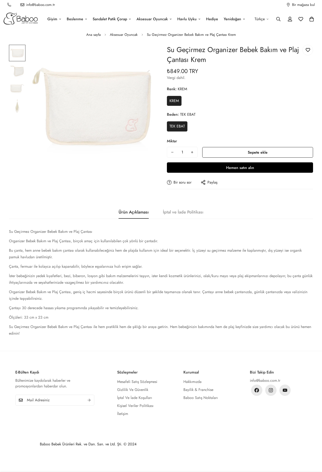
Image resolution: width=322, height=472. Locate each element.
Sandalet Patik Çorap (110, 19)
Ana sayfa (93, 34)
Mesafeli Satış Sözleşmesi (137, 381)
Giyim (52, 19)
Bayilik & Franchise (198, 389)
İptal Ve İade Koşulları (134, 397)
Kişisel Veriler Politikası (135, 405)
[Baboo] (21, 19)
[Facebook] (256, 390)
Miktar (172, 141)
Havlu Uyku (187, 19)
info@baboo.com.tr (265, 380)
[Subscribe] (89, 400)
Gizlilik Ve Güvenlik (132, 389)
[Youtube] (285, 390)
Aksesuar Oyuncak (152, 19)
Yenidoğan (232, 19)
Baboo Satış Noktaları (200, 397)
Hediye (212, 19)
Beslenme (75, 19)
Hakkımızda (192, 381)
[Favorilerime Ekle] (307, 50)
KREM (174, 100)
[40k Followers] (271, 390)
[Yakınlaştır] (145, 54)
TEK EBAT (177, 126)
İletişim (122, 413)
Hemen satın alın (240, 167)
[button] (311, 19)
